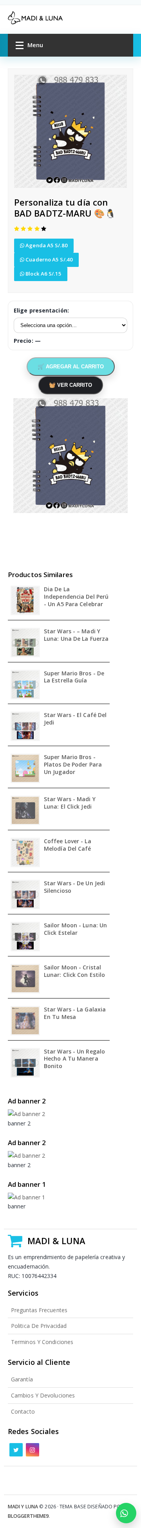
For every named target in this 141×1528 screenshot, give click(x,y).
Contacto (23, 1411)
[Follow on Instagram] (32, 1449)
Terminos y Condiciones (42, 1342)
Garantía (22, 1379)
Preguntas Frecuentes (39, 1310)
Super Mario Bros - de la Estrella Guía (74, 677)
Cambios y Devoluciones (43, 1395)
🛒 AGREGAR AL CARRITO (71, 367)
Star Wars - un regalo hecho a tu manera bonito (74, 1059)
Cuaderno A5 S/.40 (48, 259)
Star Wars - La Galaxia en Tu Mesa (75, 1013)
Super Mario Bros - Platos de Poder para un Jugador (73, 765)
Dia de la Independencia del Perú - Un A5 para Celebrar (76, 597)
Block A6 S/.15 (42, 273)
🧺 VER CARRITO (70, 385)
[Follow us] (16, 1449)
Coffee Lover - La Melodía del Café (67, 845)
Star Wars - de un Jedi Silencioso (74, 887)
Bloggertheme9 (28, 1516)
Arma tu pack (126, 1513)
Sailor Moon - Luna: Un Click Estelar (75, 929)
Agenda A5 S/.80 (46, 245)
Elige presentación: (41, 310)
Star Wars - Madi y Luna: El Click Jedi (70, 803)
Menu (35, 45)
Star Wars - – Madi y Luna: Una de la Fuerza (76, 635)
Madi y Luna (23, 1506)
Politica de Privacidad (39, 1325)
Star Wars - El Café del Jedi (75, 719)
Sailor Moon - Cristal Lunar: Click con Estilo (74, 971)
